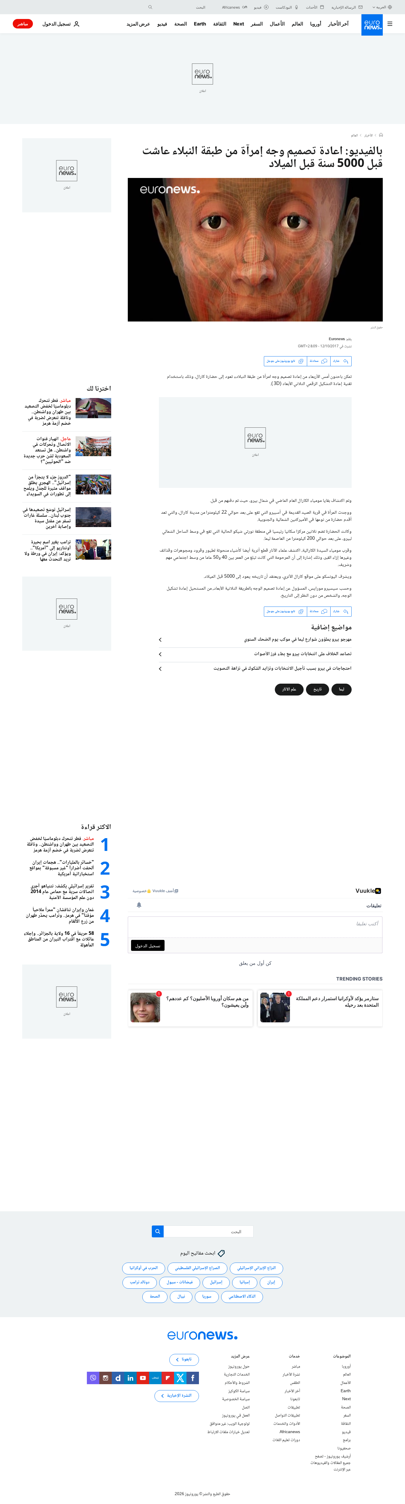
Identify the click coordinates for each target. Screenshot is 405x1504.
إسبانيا (245, 1282)
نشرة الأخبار (291, 1375)
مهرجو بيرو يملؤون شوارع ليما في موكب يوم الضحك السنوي (298, 640)
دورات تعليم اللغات (286, 1440)
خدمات (294, 1357)
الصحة (180, 24)
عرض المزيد (240, 1357)
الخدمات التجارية (237, 1375)
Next (238, 24)
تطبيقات (294, 1407)
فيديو (162, 24)
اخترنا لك (99, 389)
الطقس (295, 1383)
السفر (257, 24)
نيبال (181, 1297)
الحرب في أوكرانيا (144, 1268)
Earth (200, 24)
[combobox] (180, 7)
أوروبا (315, 24)
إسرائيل (216, 1282)
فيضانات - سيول (180, 1282)
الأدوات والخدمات (286, 1423)
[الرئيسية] (381, 135)
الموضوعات (342, 1357)
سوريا (206, 1297)
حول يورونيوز (239, 1366)
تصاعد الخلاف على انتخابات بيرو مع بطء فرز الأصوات (303, 654)
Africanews (290, 1432)
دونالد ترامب (139, 1282)
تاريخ (317, 689)
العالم (297, 24)
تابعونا (295, 1399)
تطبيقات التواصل (287, 1415)
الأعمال (277, 24)
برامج (347, 1440)
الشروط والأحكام (237, 1383)
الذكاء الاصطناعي (242, 1297)
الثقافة (219, 24)
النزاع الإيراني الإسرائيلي (256, 1268)
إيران (271, 1282)
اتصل (246, 1407)
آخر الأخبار (338, 24)
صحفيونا (344, 1448)
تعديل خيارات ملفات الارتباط (228, 1432)
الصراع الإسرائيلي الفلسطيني (197, 1268)
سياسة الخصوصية (236, 1399)
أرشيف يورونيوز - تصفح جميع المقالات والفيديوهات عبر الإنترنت (330, 1463)
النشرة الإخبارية (179, 1396)
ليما (341, 689)
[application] (255, 250)
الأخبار (368, 135)
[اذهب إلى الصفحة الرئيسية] (372, 25)
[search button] (150, 7)
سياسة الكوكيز (239, 1391)
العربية (381, 7)
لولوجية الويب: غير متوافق (230, 1423)
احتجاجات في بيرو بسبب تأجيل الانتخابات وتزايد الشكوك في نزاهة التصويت (282, 669)
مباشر (22, 23)
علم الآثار (289, 689)
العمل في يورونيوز (236, 1415)
